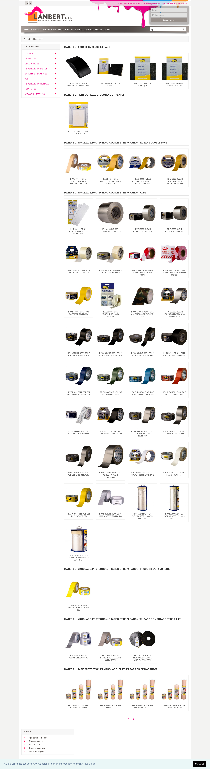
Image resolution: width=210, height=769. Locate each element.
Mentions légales (36, 751)
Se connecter (122, 3)
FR (27, 3)
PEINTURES (30, 88)
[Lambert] (48, 14)
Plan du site (34, 744)
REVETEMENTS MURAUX (37, 83)
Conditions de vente (38, 748)
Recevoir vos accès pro (136, 3)
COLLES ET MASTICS (35, 93)
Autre (27, 78)
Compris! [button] (199, 764)
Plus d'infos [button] (89, 764)
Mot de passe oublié (153, 3)
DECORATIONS (32, 63)
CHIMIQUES (30, 58)
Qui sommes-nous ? (38, 737)
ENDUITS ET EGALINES (36, 73)
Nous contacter (36, 741)
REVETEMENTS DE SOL (36, 68)
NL (31, 3)
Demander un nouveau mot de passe (174, 3)
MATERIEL (30, 53)
